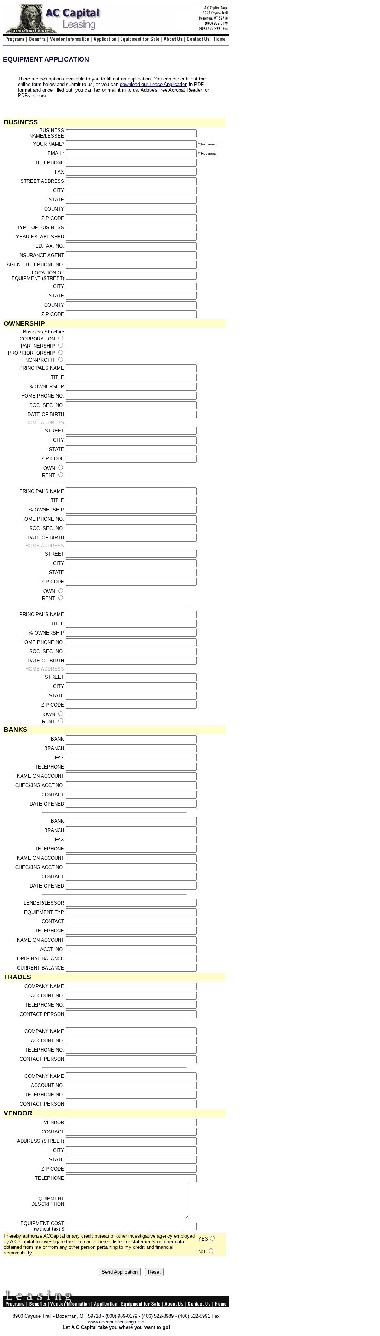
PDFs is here (32, 95)
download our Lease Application (153, 84)
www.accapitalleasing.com (116, 1322)
